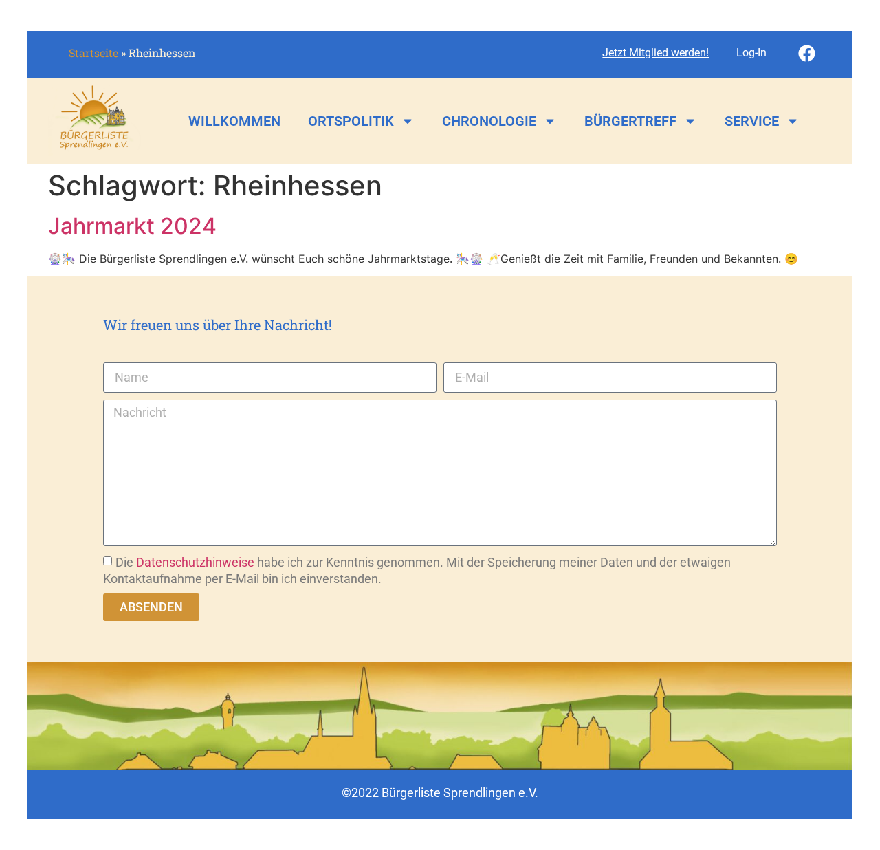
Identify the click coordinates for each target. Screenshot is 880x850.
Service (752, 121)
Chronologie (489, 121)
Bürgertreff (630, 121)
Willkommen (234, 121)
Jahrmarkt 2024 (132, 225)
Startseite (93, 52)
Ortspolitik (351, 121)
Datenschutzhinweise (195, 562)
